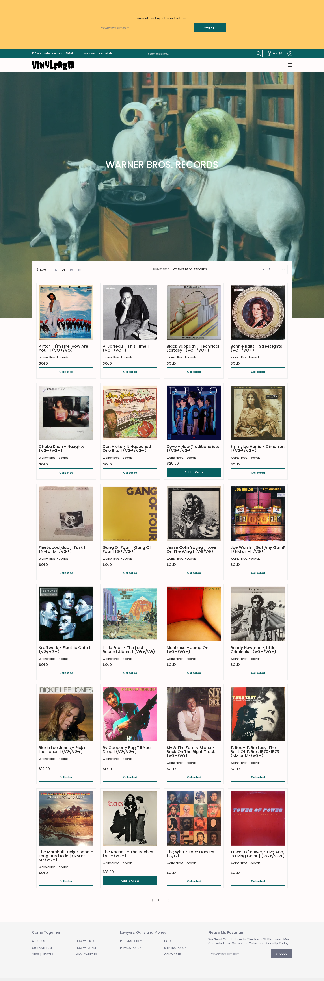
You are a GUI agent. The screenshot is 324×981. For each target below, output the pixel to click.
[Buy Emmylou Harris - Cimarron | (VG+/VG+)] (258, 413)
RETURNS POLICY (131, 941)
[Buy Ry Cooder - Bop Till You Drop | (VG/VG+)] (130, 714)
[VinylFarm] (53, 65)
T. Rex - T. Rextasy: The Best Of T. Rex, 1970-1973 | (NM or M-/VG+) (256, 751)
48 (79, 269)
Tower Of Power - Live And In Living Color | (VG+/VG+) (258, 854)
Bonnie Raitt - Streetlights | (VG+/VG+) (258, 348)
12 (56, 269)
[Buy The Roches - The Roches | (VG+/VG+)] (130, 818)
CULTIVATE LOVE (42, 948)
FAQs (167, 941)
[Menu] (289, 65)
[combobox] (200, 53)
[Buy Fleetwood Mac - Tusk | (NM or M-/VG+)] (66, 513)
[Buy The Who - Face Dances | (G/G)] (194, 818)
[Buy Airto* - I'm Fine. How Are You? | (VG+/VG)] (66, 312)
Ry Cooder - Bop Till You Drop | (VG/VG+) (127, 749)
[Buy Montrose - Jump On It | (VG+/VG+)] (194, 614)
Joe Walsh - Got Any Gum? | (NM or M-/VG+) (258, 549)
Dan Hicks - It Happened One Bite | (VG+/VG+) (127, 448)
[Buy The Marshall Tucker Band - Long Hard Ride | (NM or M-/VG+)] (66, 818)
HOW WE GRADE (86, 948)
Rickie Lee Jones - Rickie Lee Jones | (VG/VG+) (63, 749)
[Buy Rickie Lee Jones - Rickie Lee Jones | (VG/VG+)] (66, 714)
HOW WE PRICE (85, 941)
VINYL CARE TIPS (86, 954)
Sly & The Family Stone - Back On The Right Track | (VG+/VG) (192, 751)
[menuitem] (274, 53)
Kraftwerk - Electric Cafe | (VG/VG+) (64, 649)
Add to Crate (194, 472)
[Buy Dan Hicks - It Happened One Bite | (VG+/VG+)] (130, 413)
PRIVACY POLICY (130, 948)
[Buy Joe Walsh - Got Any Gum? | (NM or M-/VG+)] (258, 513)
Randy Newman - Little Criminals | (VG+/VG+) (253, 649)
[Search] (258, 53)
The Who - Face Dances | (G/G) (192, 854)
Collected (66, 372)
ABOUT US (38, 941)
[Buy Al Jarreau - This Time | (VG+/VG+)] (130, 312)
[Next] (170, 900)
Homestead (161, 269)
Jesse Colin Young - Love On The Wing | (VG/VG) (191, 549)
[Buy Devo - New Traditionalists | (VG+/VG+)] (194, 413)
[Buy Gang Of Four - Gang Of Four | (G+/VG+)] (130, 513)
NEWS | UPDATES (42, 954)
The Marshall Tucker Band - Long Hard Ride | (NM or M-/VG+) (66, 855)
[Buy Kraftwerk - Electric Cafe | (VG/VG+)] (66, 614)
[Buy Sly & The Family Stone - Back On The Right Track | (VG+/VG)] (194, 714)
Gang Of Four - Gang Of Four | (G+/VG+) (127, 549)
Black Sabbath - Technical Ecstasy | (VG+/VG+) (193, 348)
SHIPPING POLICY (175, 948)
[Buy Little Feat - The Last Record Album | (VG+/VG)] (130, 614)
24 (63, 269)
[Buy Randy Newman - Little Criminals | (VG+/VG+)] (258, 614)
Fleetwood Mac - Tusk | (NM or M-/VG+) (62, 549)
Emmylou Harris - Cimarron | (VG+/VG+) (258, 448)
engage (210, 27)
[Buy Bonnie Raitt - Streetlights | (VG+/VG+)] (258, 312)
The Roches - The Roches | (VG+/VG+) (129, 854)
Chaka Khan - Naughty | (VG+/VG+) (63, 448)
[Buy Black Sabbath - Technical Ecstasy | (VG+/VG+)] (194, 312)
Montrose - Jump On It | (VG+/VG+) (190, 649)
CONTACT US (173, 954)
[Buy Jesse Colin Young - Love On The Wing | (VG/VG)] (194, 513)
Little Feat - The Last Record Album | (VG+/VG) (129, 649)
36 (71, 269)
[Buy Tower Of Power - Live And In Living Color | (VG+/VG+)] (258, 818)
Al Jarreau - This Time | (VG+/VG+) (126, 348)
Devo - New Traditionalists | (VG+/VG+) (193, 448)
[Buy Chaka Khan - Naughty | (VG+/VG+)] (66, 413)
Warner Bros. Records (190, 269)
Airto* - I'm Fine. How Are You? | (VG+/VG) (63, 348)
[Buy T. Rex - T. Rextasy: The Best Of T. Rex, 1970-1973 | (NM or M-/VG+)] (258, 714)
